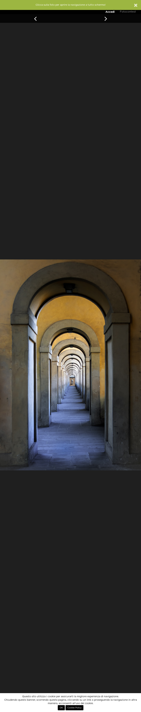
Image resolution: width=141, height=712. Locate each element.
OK (61, 708)
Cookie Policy (74, 708)
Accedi (110, 11)
